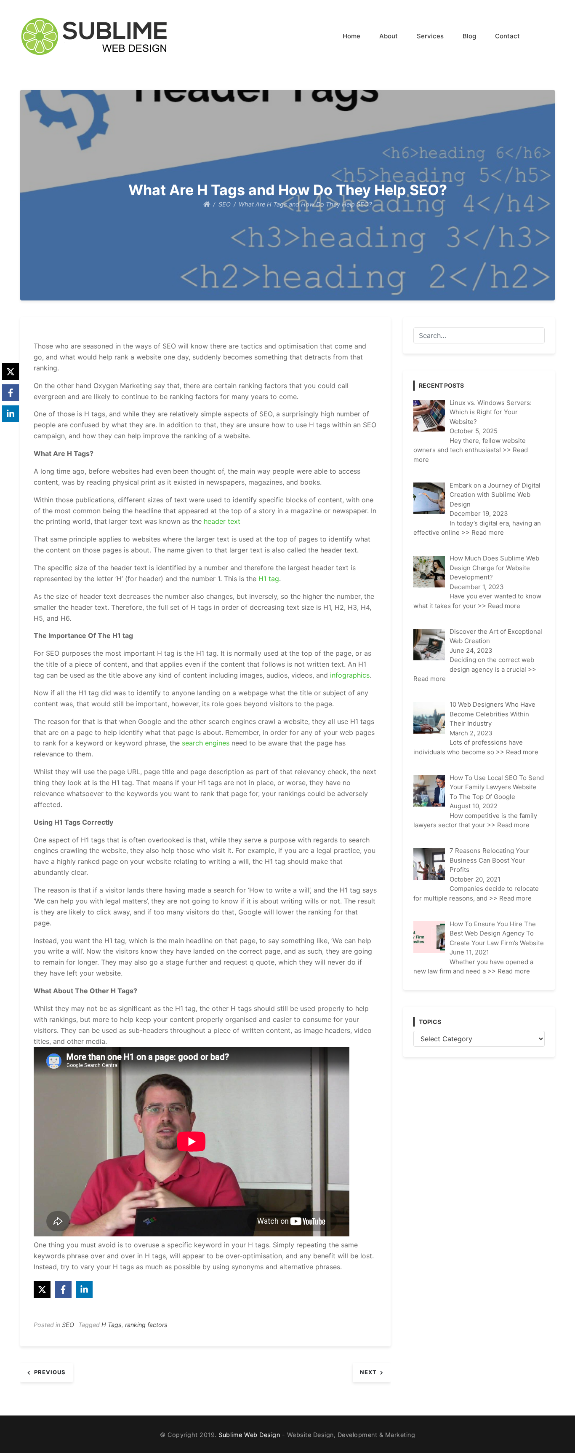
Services (430, 36)
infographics (350, 675)
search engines (205, 743)
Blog (469, 36)
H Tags (111, 1324)
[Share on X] (42, 1289)
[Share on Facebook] (63, 1289)
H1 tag (268, 578)
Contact (507, 36)
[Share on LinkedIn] (84, 1289)
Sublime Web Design (249, 1434)
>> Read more (482, 532)
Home (351, 36)
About (388, 36)
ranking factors (146, 1324)
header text (222, 521)
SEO (68, 1324)
